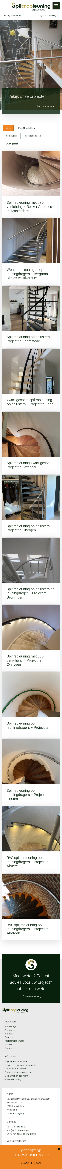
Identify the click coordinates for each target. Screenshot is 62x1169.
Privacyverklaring (13, 1079)
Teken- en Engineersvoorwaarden (21, 1065)
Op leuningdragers (33, 135)
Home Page (10, 1026)
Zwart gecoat (12, 143)
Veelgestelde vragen (14, 1041)
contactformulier (25, 1134)
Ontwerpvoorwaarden (15, 1068)
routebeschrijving (15, 1113)
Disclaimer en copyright (16, 1075)
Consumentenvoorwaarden (18, 1072)
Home (40, 106)
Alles (8, 128)
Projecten (9, 1033)
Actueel (8, 1044)
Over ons (9, 1037)
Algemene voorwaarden (16, 1061)
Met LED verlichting (26, 128)
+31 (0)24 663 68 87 (12, 15)
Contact (9, 1048)
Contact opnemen (31, 996)
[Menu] (56, 5)
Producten (10, 1030)
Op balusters (11, 135)
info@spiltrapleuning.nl (48, 15)
